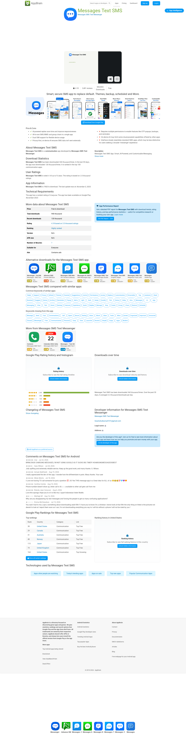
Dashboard (133, 3)
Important (143, 315)
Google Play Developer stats (86, 632)
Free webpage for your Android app (123, 656)
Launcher (89, 320)
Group (120, 305)
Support (36, 295)
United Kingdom (43, 548)
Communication (56, 320)
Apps (116, 3)
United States (42, 526)
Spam (70, 315)
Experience (76, 305)
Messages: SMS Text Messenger (135, 275)
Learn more (118, 215)
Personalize (131, 295)
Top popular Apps (83, 642)
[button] (127, 425)
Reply (29, 295)
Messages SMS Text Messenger (57, 328)
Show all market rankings (37, 558)
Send (37, 315)
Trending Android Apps (84, 637)
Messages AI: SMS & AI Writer (84, 275)
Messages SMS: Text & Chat (101, 275)
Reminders (60, 300)
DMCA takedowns (118, 642)
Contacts (30, 344)
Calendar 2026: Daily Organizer (51, 344)
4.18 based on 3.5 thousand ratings (64, 223)
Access (102, 295)
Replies (91, 305)
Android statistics (83, 627)
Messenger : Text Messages (34, 275)
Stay (106, 305)
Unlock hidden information (58, 379)
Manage (99, 305)
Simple (104, 320)
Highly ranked (56, 228)
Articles (114, 647)
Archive (52, 300)
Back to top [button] (180, 714)
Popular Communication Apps (140, 573)
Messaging (30, 305)
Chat (38, 305)
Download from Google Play (93, 122)
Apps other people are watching (46, 573)
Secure (77, 315)
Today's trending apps (74, 573)
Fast (44, 315)
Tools (112, 315)
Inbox (91, 315)
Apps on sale (97, 573)
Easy (74, 320)
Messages (148, 275)
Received (30, 300)
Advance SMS (48, 275)
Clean (105, 315)
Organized (133, 315)
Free (46, 320)
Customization (120, 295)
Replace (110, 295)
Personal (67, 320)
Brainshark (46, 654)
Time (81, 320)
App (154, 300)
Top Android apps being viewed (53, 649)
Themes (58, 295)
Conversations (54, 315)
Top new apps (115, 573)
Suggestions (76, 295)
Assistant (147, 295)
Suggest (38, 300)
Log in (156, 3)
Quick (85, 305)
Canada (40, 531)
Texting (84, 315)
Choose (29, 320)
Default (51, 295)
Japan (39, 544)
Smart (52, 305)
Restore (134, 305)
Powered (67, 295)
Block (98, 315)
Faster (113, 305)
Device (45, 300)
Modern (125, 320)
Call (63, 315)
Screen (125, 315)
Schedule (142, 305)
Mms (118, 315)
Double (103, 300)
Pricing (124, 3)
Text (45, 305)
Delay (124, 300)
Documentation (117, 637)
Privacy (43, 295)
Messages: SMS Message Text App (68, 275)
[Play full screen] (117, 79)
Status (117, 300)
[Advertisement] (90, 36)
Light (82, 300)
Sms (131, 300)
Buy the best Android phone (86, 647)
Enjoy (111, 320)
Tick (110, 300)
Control (85, 295)
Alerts (76, 300)
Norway (40, 539)
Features (68, 305)
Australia (40, 535)
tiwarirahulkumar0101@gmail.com (108, 421)
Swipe (96, 300)
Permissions (94, 295)
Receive (97, 320)
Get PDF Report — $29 (105, 218)
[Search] (109, 3)
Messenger (38, 320)
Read (155, 295)
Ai (147, 300)
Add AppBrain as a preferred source (40, 449)
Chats (127, 305)
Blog (113, 651)
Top (140, 295)
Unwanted (152, 315)
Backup (59, 305)
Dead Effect (46, 664)
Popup (69, 300)
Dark (89, 300)
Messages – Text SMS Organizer (68, 344)
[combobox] (99, 3)
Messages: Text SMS (118, 275)
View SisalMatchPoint (50, 659)
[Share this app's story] (110, 79)
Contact (114, 627)
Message (30, 315)
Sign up (145, 3)
